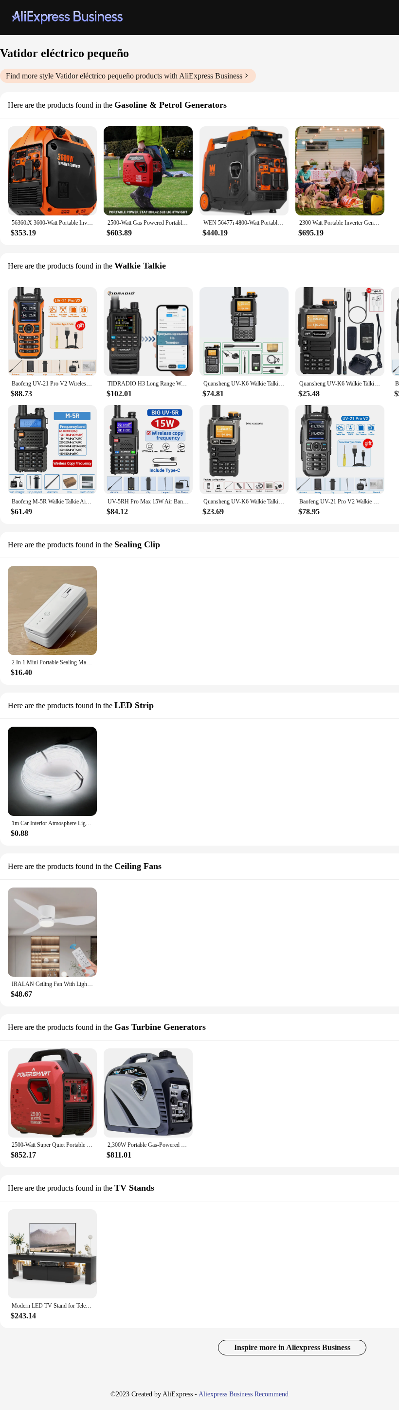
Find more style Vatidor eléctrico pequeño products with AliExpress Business (124, 76)
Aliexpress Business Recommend (244, 1394)
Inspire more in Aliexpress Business (292, 1347)
